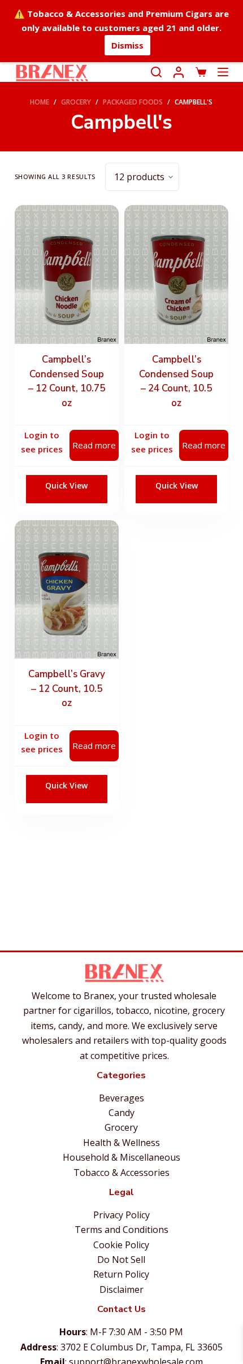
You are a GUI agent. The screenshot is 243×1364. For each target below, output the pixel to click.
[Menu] (223, 72)
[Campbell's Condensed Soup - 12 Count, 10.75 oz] (67, 274)
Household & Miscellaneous (121, 1157)
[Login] (178, 72)
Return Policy (121, 1274)
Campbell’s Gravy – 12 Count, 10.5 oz (66, 688)
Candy (121, 1112)
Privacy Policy (121, 1215)
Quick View (66, 485)
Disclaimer (121, 1289)
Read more (94, 445)
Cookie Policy (121, 1245)
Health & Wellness (121, 1142)
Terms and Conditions (121, 1229)
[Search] (156, 72)
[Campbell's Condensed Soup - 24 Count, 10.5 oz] (176, 274)
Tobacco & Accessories (121, 1172)
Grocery (121, 1127)
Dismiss (127, 45)
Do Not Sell (121, 1259)
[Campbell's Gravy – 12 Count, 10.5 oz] (67, 589)
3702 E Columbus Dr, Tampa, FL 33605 (141, 1347)
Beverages (121, 1098)
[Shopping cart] (201, 72)
